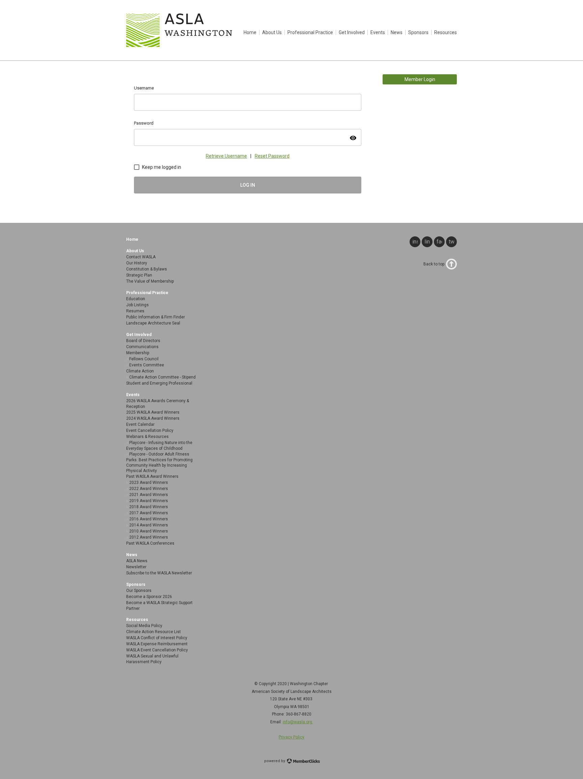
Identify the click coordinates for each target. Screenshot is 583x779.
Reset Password (272, 156)
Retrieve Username (226, 156)
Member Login (420, 79)
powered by (275, 761)
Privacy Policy (291, 737)
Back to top (433, 264)
